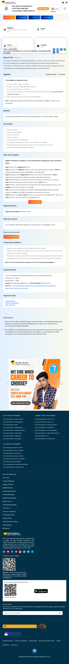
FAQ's (34, 17)
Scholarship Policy (8, 515)
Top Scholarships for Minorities (12, 453)
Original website (10, 301)
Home (5, 49)
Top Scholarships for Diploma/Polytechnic (47, 433)
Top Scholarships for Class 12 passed (46, 425)
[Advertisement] (13, 43)
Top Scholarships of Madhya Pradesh (14, 430)
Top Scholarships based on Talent (13, 456)
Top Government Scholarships (12, 461)
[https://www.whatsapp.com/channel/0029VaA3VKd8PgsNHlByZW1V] (24, 551)
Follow (57, 9)
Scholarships (22, 17)
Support (17, 556)
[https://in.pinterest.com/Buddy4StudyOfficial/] (16, 551)
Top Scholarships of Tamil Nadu (12, 433)
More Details (43, 9)
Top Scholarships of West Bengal (12, 427)
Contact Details (47, 17)
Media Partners (8, 488)
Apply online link (10, 305)
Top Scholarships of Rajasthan (12, 436)
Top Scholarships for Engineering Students (15, 464)
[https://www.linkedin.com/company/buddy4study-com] (12, 551)
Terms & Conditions (9, 511)
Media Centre (7, 501)
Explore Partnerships (9, 498)
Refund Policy (7, 525)
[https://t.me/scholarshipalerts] (32, 551)
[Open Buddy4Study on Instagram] (57, 52)
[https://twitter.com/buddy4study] (28, 551)
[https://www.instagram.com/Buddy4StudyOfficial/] (20, 551)
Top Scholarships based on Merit (12, 447)
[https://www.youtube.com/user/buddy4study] (8, 551)
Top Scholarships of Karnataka (12, 439)
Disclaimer (6, 528)
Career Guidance (8, 481)
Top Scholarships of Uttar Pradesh (13, 419)
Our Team (6, 478)
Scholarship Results (9, 491)
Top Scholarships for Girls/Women (45, 439)
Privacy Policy (7, 518)
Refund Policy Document (47, 641)
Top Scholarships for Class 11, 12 (44, 422)
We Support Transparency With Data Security (20, 626)
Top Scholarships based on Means (13, 450)
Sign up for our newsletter (14, 613)
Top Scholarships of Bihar (10, 425)
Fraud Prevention (8, 641)
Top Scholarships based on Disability (14, 459)
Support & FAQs (8, 484)
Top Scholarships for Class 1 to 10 (44, 419)
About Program (9, 17)
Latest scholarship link (12, 303)
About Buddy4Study (9, 474)
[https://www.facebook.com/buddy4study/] (4, 551)
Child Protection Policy (10, 521)
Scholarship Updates (10, 505)
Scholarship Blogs (8, 494)
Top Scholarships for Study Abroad (13, 467)
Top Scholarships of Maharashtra (13, 422)
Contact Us (6, 508)
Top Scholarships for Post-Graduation (46, 430)
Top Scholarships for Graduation (44, 427)
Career (58, 641)
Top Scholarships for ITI (41, 436)
